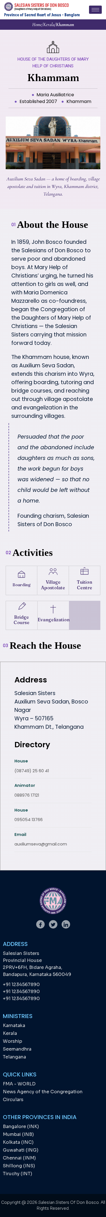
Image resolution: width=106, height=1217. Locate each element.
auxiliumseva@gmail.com (40, 844)
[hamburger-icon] (95, 10)
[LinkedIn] (66, 924)
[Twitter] (53, 924)
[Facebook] (40, 924)
